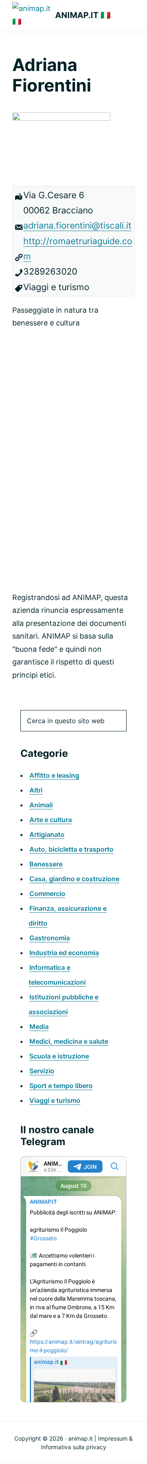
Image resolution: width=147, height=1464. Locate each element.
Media (39, 1026)
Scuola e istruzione (59, 1056)
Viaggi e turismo (54, 1100)
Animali (41, 805)
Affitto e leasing (54, 775)
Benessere (45, 864)
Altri (35, 790)
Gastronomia (49, 938)
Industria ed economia (64, 953)
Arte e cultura (50, 820)
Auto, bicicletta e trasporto (71, 849)
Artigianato (47, 834)
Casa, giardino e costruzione (74, 879)
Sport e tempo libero (61, 1085)
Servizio (41, 1071)
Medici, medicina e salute (68, 1041)
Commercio (47, 893)
